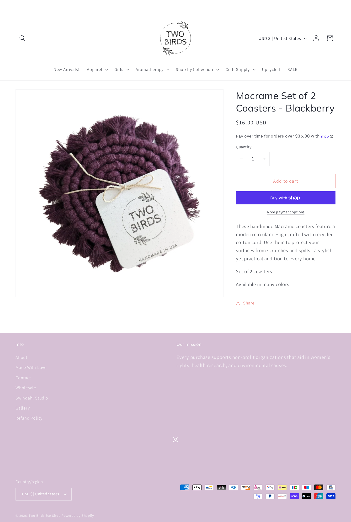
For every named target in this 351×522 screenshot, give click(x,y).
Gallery (23, 408)
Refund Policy (29, 418)
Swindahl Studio (32, 398)
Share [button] (249, 303)
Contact (23, 377)
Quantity (243, 146)
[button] (22, 38)
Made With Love (31, 367)
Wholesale (26, 387)
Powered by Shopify (78, 515)
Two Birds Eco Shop (44, 515)
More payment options (285, 212)
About (21, 357)
